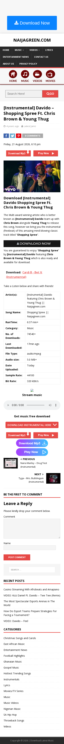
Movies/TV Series (13, 691)
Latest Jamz (30, 126)
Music (18, 50)
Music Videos (11, 702)
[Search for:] (32, 570)
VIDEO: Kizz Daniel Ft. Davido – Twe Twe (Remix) (32, 595)
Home (6, 50)
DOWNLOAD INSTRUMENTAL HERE (29, 425)
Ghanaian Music (13, 661)
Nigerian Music (12, 708)
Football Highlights (14, 655)
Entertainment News (16, 56)
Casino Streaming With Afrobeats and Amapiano (31, 589)
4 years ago (12, 126)
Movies (50, 81)
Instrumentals (11, 679)
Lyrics (49, 50)
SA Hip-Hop (10, 714)
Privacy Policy (28, 63)
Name (7, 543)
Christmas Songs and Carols (20, 638)
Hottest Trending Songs (17, 673)
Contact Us (41, 56)
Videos (34, 50)
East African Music (14, 644)
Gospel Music (11, 667)
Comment (9, 516)
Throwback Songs (14, 720)
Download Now (34, 22)
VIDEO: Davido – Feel (16, 621)
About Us (8, 63)
